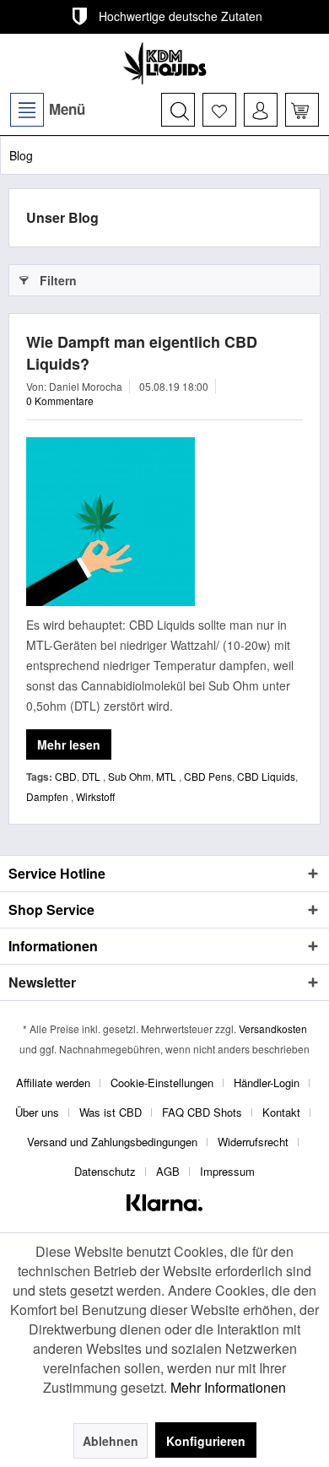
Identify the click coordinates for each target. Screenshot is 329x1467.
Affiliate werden (53, 1083)
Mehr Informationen (228, 1387)
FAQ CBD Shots (202, 1112)
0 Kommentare (60, 400)
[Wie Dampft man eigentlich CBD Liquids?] (164, 521)
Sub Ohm (129, 776)
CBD (66, 776)
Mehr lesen (68, 744)
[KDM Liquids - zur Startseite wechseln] (164, 63)
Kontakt (281, 1112)
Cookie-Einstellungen (162, 1083)
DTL (92, 776)
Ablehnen (110, 1440)
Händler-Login (266, 1083)
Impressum (227, 1171)
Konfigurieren (205, 1440)
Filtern (58, 280)
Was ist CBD (110, 1112)
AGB (168, 1171)
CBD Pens (208, 776)
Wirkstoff (95, 796)
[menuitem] (47, 110)
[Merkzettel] (219, 110)
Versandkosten (273, 1028)
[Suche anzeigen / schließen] (178, 110)
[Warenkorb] (302, 110)
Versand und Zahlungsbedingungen (112, 1142)
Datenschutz (105, 1171)
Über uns (37, 1112)
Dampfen (48, 796)
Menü (67, 109)
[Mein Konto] (261, 110)
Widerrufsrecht (253, 1142)
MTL (167, 776)
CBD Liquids (266, 776)
